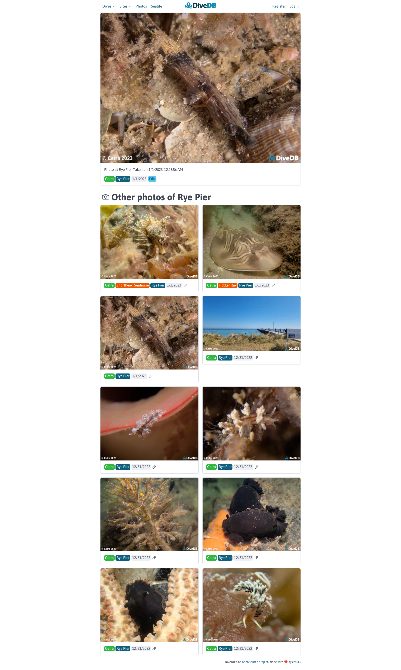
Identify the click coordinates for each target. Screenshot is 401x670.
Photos (141, 6)
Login (294, 6)
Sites (124, 6)
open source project (255, 662)
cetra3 (296, 662)
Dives (107, 6)
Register (279, 6)
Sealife (156, 6)
